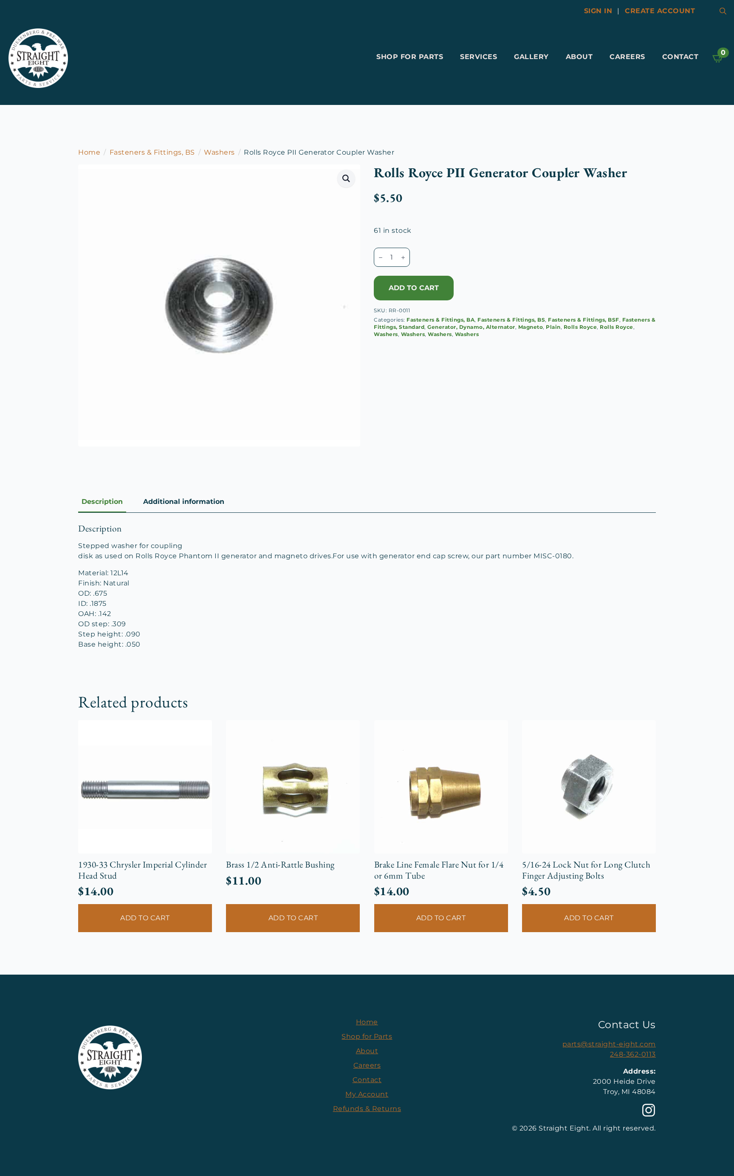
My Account (366, 1094)
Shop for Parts (409, 57)
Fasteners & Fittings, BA (440, 320)
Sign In (598, 11)
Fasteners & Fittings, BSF (583, 320)
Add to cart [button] (145, 918)
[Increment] (403, 257)
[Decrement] (380, 257)
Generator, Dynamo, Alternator (471, 327)
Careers (627, 57)
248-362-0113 (633, 1054)
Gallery (531, 57)
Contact (680, 57)
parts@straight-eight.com (609, 1044)
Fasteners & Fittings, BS (152, 152)
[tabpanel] (367, 586)
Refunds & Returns (367, 1109)
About (579, 57)
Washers (219, 152)
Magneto (530, 327)
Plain (553, 327)
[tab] (102, 501)
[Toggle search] (723, 11)
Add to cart (414, 288)
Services (478, 57)
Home (89, 152)
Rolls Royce (580, 327)
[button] (346, 178)
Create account (660, 11)
